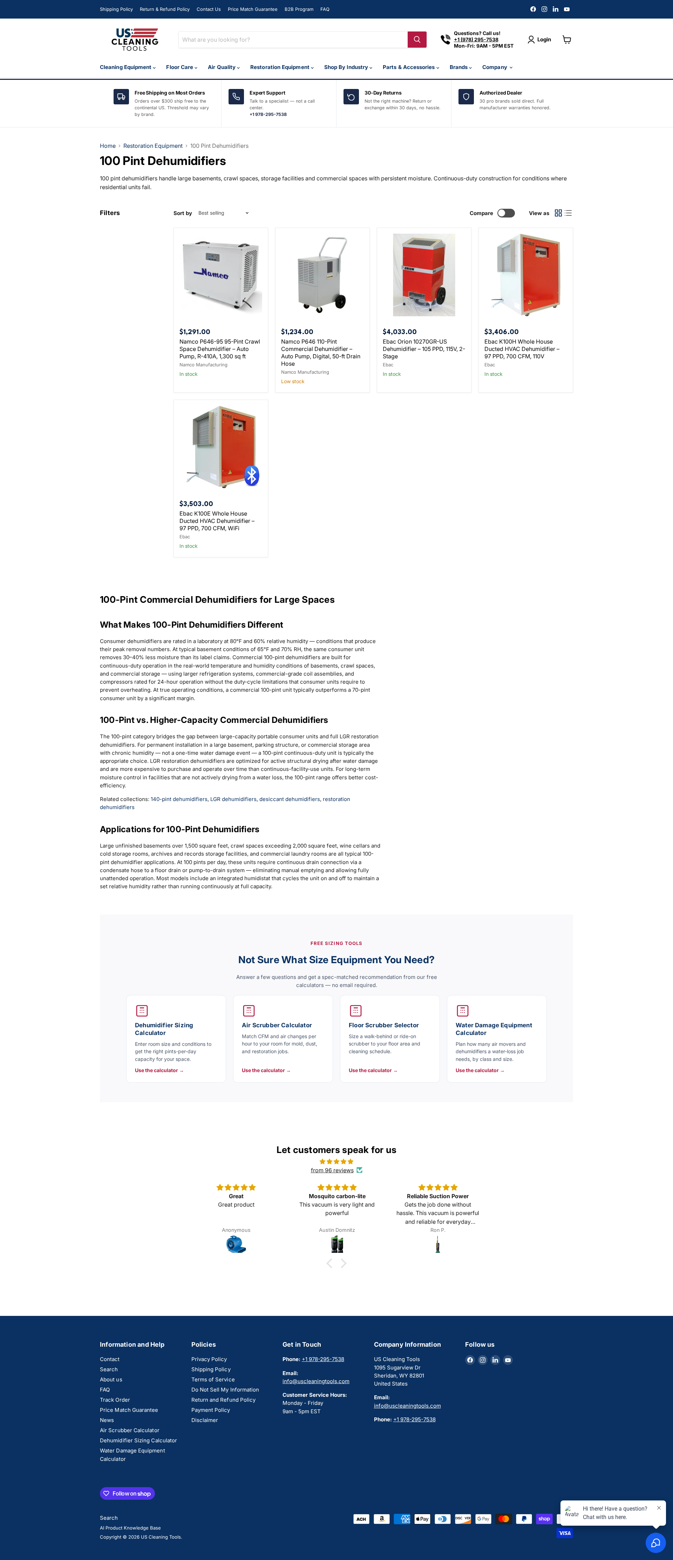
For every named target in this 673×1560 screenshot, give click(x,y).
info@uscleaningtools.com (316, 1381)
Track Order (115, 1399)
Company (495, 67)
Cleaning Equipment (126, 67)
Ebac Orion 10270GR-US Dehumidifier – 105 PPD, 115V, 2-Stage (424, 349)
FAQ (324, 9)
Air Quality (222, 67)
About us (111, 1379)
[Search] (417, 40)
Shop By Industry (346, 67)
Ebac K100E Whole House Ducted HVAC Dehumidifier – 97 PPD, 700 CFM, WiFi (216, 521)
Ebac (388, 364)
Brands (459, 67)
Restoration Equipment (280, 67)
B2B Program (299, 9)
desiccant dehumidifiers (289, 799)
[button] (331, 1263)
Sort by (183, 213)
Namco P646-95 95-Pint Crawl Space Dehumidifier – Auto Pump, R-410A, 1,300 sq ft (219, 349)
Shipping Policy (116, 9)
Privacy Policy (209, 1359)
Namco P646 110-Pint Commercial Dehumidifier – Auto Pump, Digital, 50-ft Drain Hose (320, 352)
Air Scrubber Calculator (129, 1430)
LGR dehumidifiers (233, 799)
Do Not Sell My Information (225, 1389)
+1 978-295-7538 (268, 114)
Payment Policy (210, 1410)
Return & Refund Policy (165, 9)
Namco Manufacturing (203, 364)
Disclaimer (204, 1420)
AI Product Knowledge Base (130, 1528)
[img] (336, 1161)
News (107, 1420)
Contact (110, 1359)
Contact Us (209, 9)
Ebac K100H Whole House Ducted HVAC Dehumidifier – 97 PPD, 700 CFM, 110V (521, 349)
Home (108, 145)
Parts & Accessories (409, 67)
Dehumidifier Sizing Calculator (138, 1440)
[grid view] (558, 213)
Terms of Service (213, 1379)
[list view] (568, 213)
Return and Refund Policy (223, 1399)
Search (109, 1369)
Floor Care (180, 67)
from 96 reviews (332, 1170)
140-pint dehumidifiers (179, 799)
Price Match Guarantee (253, 9)
